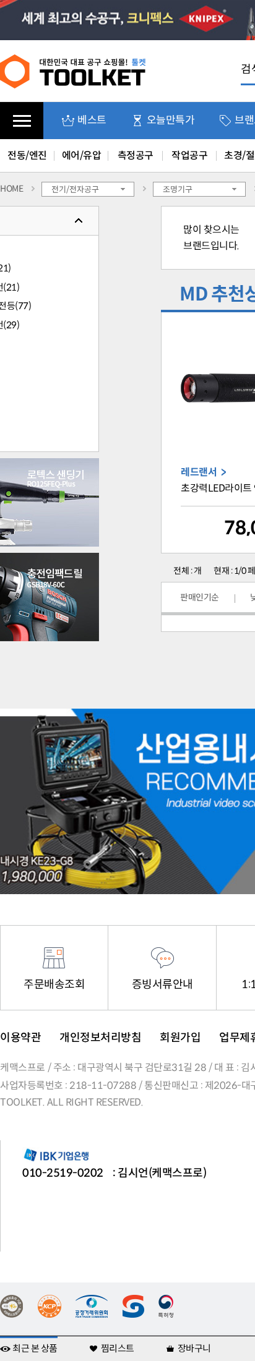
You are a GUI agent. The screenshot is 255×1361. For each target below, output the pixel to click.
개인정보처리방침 (100, 1037)
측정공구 (135, 155)
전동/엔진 (27, 155)
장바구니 (194, 1348)
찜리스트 (117, 1348)
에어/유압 (82, 155)
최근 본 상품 (35, 1348)
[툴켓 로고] (73, 70)
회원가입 (180, 1037)
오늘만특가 (171, 120)
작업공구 (189, 155)
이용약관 (20, 1037)
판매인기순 (199, 597)
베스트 (91, 120)
